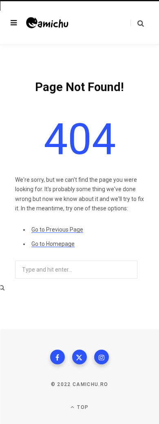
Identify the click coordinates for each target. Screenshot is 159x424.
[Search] (137, 23)
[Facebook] (57, 357)
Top (81, 407)
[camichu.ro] (51, 23)
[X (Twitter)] (79, 357)
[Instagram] (101, 357)
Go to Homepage (53, 244)
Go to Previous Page (57, 229)
